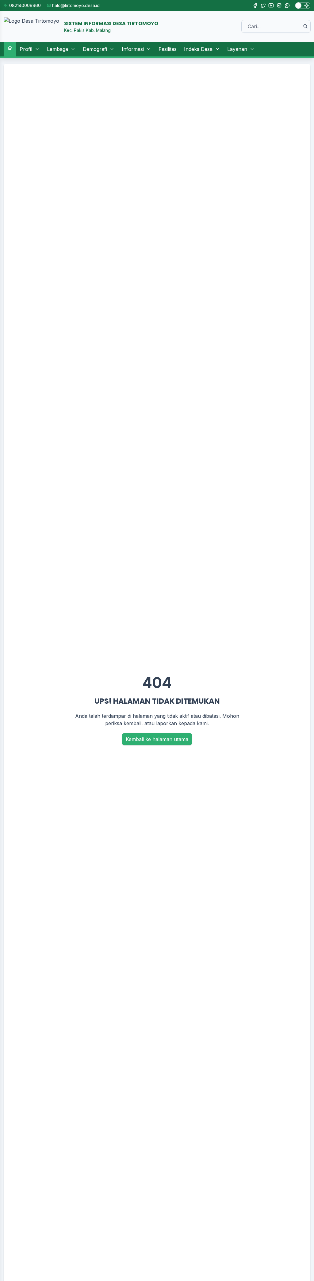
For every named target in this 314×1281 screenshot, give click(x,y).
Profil (26, 49)
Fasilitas (168, 49)
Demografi (95, 49)
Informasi (133, 49)
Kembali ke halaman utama (157, 739)
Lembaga (57, 49)
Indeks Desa (198, 49)
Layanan (237, 49)
